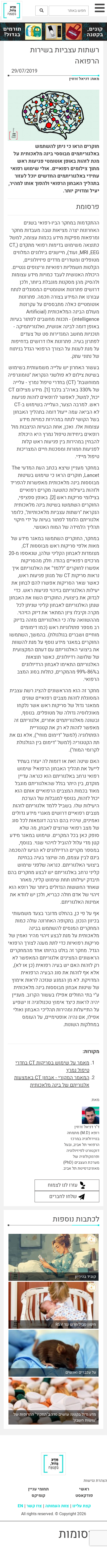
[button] (41, 11)
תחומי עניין (38, 1489)
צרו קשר (34, 1506)
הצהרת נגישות (95, 1481)
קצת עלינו (81, 1506)
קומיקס (38, 1495)
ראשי (84, 1489)
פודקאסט (84, 1495)
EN (20, 1506)
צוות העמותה (57, 1506)
